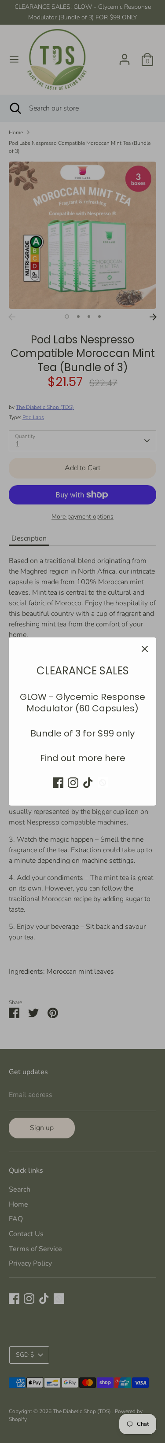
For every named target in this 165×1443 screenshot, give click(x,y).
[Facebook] (58, 782)
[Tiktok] (88, 782)
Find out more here (82, 758)
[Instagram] (73, 782)
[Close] (144, 649)
